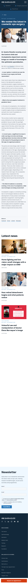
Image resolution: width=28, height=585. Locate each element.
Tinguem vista (5, 575)
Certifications (5, 561)
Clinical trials (5, 558)
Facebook (4, 221)
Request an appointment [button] (14, 580)
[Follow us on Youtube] (14, 521)
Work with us (4, 564)
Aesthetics (4, 537)
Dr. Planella (11, 66)
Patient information (8, 18)
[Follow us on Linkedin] (8, 521)
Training (3, 543)
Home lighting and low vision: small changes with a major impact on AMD (14, 262)
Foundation (4, 548)
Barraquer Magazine (6, 572)
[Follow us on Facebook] (2, 521)
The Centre (4, 531)
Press (3, 569)
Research (4, 546)
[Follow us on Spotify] (17, 521)
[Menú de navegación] (25, 2)
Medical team (5, 540)
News (5, 14)
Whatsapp (18, 221)
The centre (5, 255)
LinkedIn (13, 221)
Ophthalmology (5, 534)
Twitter (8, 221)
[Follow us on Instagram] (11, 521)
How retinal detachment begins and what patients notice (13, 295)
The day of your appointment (8, 566)
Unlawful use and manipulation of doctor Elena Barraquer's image (12, 327)
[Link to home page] (8, 2)
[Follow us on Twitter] (5, 521)
